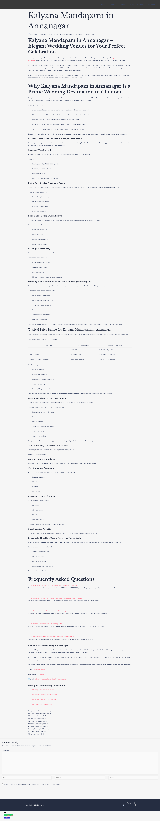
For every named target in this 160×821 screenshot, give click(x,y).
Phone (8, 817)
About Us (111, 4)
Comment (6, 750)
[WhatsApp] (5, 815)
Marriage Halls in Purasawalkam (43, 690)
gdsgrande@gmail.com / (43, 679)
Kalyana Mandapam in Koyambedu (44, 694)
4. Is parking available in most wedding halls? (46, 624)
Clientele (140, 4)
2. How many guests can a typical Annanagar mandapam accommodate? (57, 598)
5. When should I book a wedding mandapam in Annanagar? (52, 636)
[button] (80, 585)
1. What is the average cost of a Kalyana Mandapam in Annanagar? (54, 585)
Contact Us (151, 4)
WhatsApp (9, 815)
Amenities (122, 4)
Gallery (131, 4)
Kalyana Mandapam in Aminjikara (44, 699)
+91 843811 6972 (39, 669)
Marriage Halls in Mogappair (42, 704)
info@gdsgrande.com (60, 679)
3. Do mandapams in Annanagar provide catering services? (51, 611)
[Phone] (5, 817)
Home (103, 4)
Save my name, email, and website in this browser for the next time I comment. (32, 784)
